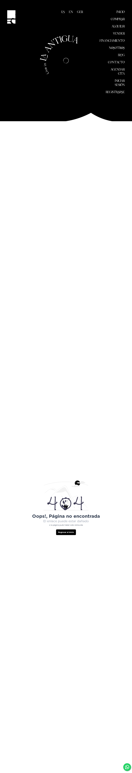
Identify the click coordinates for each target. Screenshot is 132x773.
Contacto (116, 63)
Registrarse (115, 92)
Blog (121, 55)
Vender (119, 34)
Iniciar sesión (120, 83)
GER (80, 12)
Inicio (121, 12)
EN (71, 12)
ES (63, 12)
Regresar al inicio (66, 532)
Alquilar (118, 27)
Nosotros (117, 48)
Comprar (118, 19)
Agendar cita (118, 72)
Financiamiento (112, 41)
